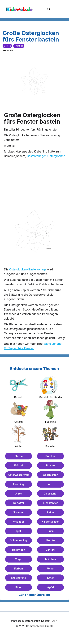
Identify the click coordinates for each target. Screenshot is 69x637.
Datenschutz (32, 620)
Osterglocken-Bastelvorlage (27, 269)
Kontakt (45, 620)
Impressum (17, 620)
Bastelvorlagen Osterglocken (46, 156)
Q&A (54, 620)
